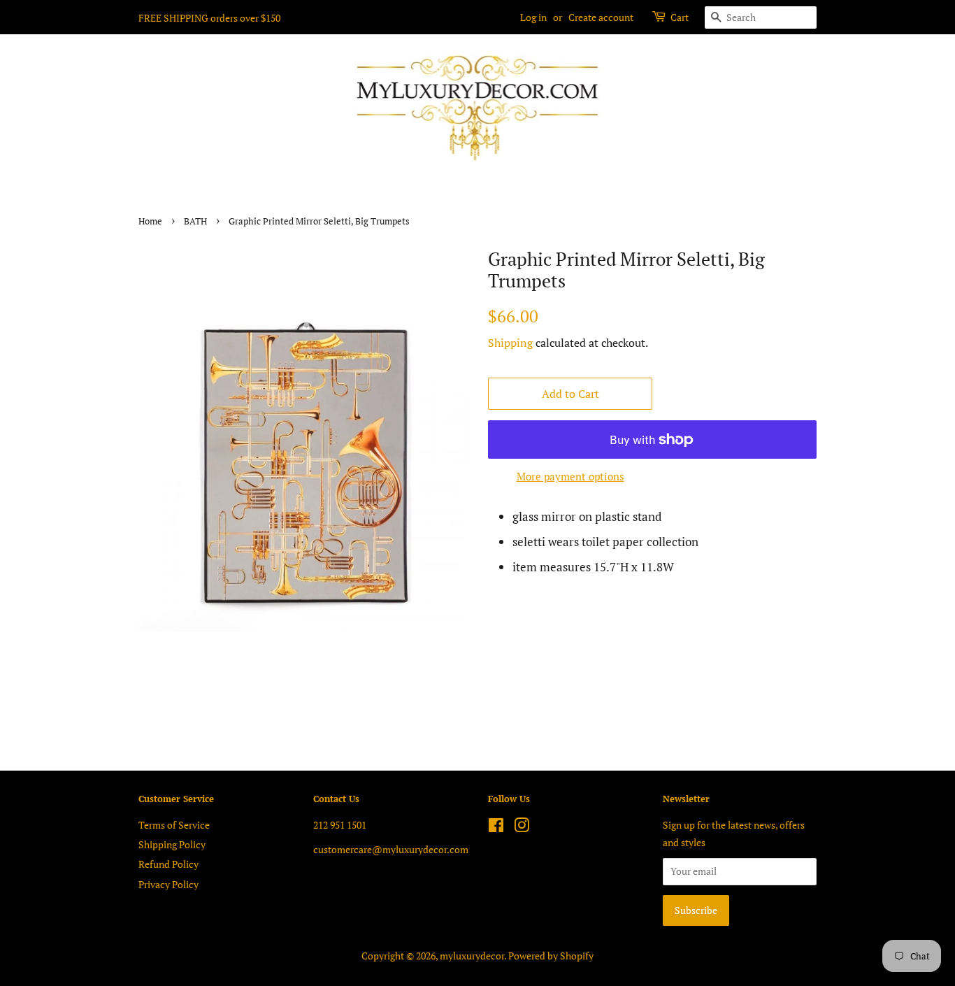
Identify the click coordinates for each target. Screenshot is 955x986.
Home (150, 221)
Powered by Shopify (551, 955)
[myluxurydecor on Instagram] (521, 827)
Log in (533, 17)
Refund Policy (168, 864)
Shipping (510, 342)
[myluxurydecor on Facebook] (496, 827)
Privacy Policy (168, 884)
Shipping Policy (172, 844)
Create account (600, 17)
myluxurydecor (472, 955)
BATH (195, 221)
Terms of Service (174, 824)
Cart (679, 17)
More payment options (570, 476)
